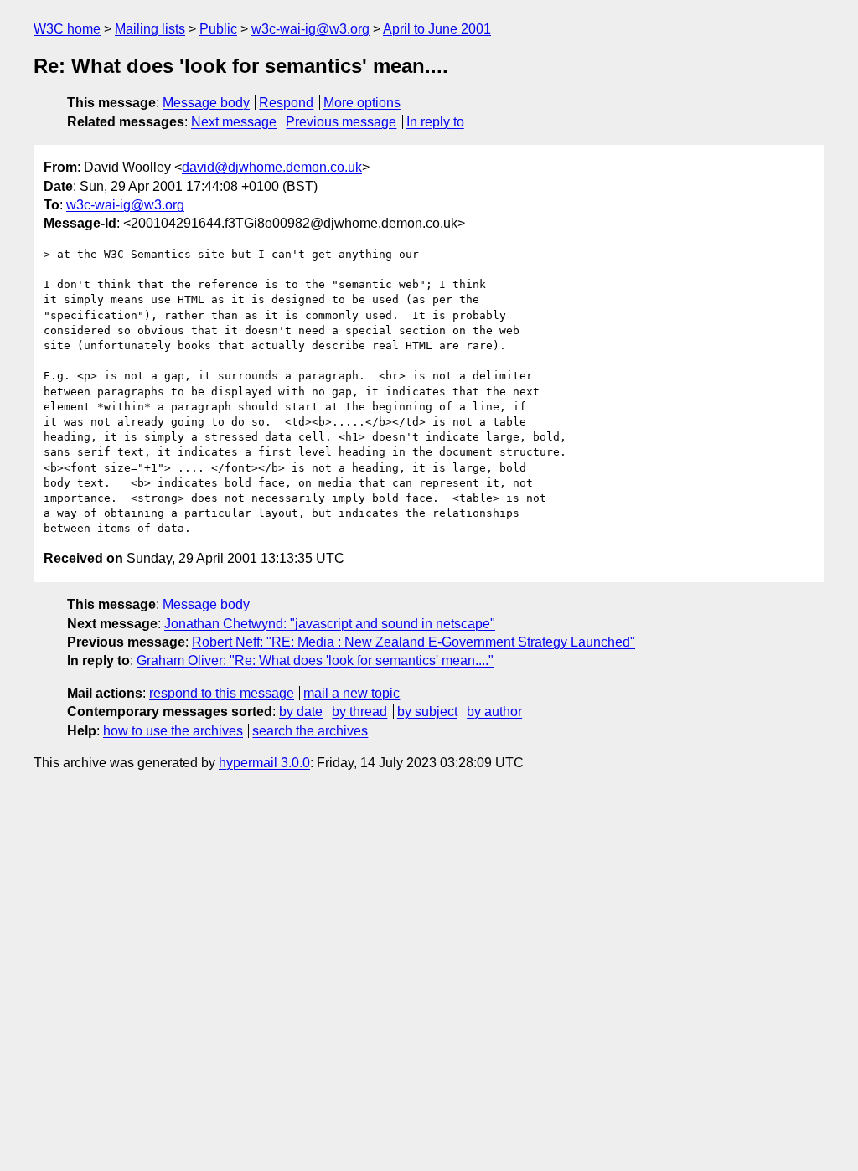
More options (362, 102)
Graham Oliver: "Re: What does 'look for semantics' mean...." (315, 660)
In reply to (435, 122)
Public (218, 29)
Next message (234, 122)
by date (301, 711)
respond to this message (221, 693)
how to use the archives (173, 731)
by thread (359, 711)
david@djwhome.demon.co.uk (272, 167)
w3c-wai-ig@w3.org (310, 29)
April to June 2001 (437, 29)
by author (494, 711)
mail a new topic (351, 693)
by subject (427, 711)
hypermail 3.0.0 (264, 763)
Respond (286, 102)
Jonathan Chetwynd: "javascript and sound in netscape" (329, 623)
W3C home (67, 29)
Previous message (341, 122)
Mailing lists (150, 29)
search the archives (310, 731)
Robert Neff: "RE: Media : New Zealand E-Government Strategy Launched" (413, 642)
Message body (206, 102)
